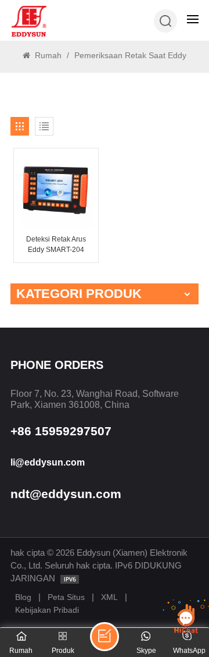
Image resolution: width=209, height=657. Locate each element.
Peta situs (66, 597)
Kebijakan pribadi (47, 610)
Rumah (47, 55)
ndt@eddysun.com (65, 493)
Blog (23, 597)
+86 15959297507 (60, 431)
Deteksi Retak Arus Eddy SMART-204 (56, 244)
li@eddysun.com (47, 462)
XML (109, 597)
